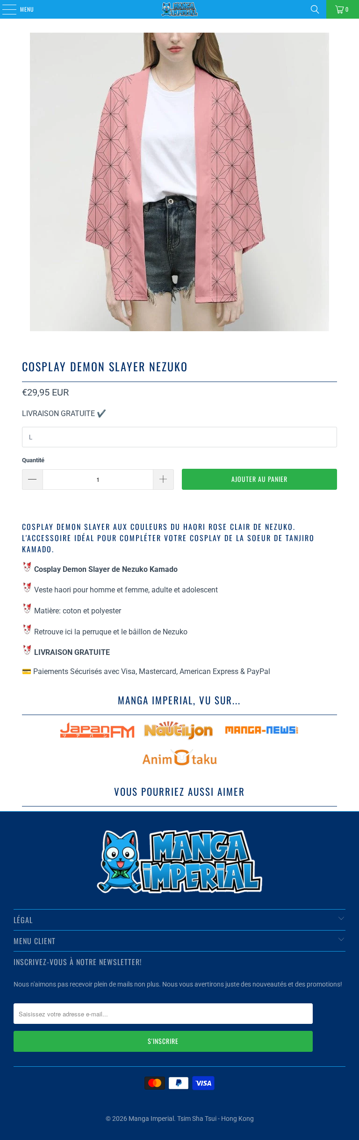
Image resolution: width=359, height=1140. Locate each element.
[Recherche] (315, 9)
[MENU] (4, 9)
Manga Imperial (151, 1118)
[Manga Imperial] (179, 9)
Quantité (33, 460)
